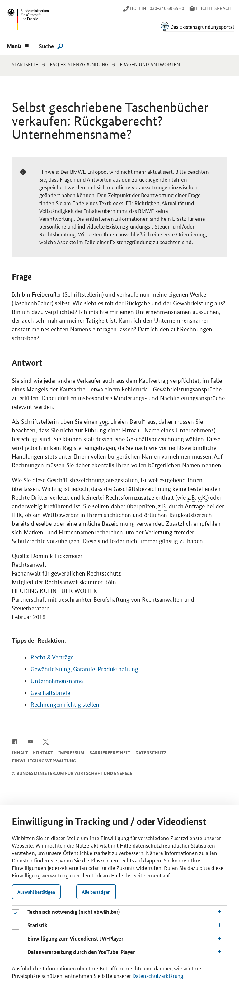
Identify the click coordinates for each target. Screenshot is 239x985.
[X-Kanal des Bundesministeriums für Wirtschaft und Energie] (46, 741)
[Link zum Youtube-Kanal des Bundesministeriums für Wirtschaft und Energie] (30, 741)
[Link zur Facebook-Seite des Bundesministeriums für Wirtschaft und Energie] (15, 741)
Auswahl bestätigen (36, 892)
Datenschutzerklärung (157, 975)
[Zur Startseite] (197, 26)
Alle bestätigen (96, 892)
